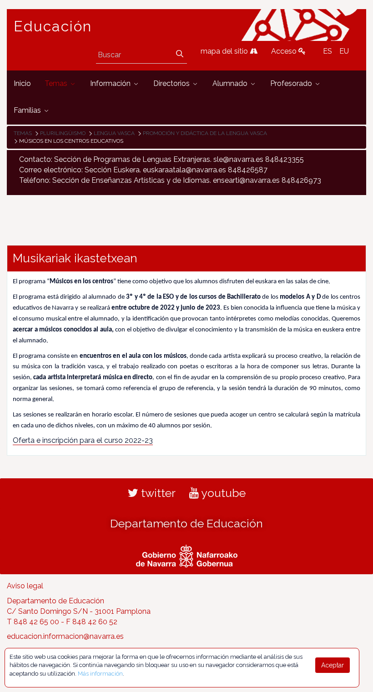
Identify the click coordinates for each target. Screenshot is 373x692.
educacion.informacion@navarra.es (65, 636)
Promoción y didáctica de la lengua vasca (205, 133)
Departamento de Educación (186, 523)
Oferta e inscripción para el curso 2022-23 (83, 440)
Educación (53, 26)
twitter (157, 493)
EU (344, 51)
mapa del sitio (225, 51)
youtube (222, 493)
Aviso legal (25, 586)
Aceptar (332, 665)
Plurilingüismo (63, 133)
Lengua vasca (114, 133)
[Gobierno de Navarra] (186, 555)
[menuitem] (22, 83)
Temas (23, 133)
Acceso (284, 51)
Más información (100, 673)
